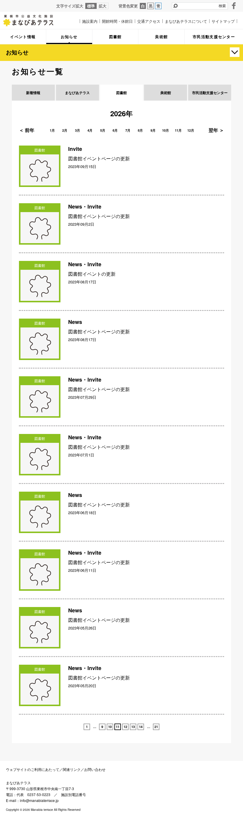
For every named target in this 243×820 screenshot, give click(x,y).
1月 (52, 130)
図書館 (121, 92)
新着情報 (33, 92)
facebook (233, 5)
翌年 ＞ (216, 130)
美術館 (165, 92)
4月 (89, 130)
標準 (91, 6)
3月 (77, 130)
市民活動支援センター (210, 92)
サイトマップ (223, 21)
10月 (165, 130)
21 (156, 726)
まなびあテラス (32, 20)
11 (117, 726)
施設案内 (89, 21)
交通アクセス (148, 21)
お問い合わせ (94, 769)
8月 (140, 130)
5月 (102, 130)
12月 (190, 130)
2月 (64, 130)
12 (125, 726)
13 (133, 726)
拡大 (102, 6)
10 (110, 726)
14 (141, 726)
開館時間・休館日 (117, 21)
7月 (127, 130)
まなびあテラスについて (186, 21)
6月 (115, 130)
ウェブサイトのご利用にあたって (32, 769)
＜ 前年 (26, 130)
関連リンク (72, 769)
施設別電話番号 (73, 794)
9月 (153, 130)
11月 (178, 130)
